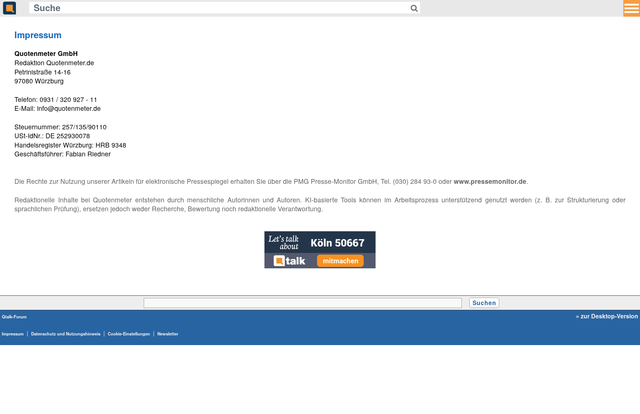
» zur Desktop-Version (607, 316)
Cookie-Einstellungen (129, 334)
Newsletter (167, 334)
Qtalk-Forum (14, 316)
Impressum (13, 334)
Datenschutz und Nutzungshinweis (65, 334)
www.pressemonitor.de (490, 181)
